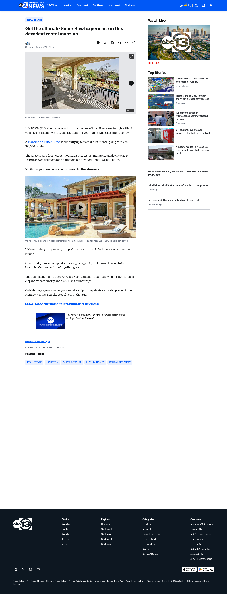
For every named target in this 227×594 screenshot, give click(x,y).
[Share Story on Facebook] (98, 42)
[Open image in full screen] (131, 56)
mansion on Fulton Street (44, 142)
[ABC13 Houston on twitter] (23, 569)
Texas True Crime (151, 534)
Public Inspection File (134, 581)
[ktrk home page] (22, 524)
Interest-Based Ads (115, 581)
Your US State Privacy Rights (80, 581)
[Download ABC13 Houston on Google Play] (206, 569)
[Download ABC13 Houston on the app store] (189, 569)
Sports (145, 549)
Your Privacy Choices (35, 581)
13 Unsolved (149, 539)
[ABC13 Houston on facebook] (16, 569)
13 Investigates (150, 544)
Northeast (130, 5)
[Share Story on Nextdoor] (119, 42)
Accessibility (196, 554)
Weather (66, 524)
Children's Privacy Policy (56, 581)
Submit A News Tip (200, 549)
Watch (65, 534)
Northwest (114, 5)
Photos (65, 539)
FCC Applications (152, 581)
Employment (196, 539)
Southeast (98, 5)
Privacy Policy (18, 581)
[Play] (179, 42)
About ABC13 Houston (202, 524)
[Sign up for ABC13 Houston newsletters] (38, 569)
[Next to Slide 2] (131, 83)
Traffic (65, 529)
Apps (64, 544)
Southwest (82, 5)
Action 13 (147, 529)
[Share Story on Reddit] (112, 42)
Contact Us (196, 529)
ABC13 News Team (200, 534)
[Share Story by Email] (126, 42)
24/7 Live (52, 5)
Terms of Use (99, 581)
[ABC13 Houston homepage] (31, 5)
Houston (67, 5)
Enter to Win (196, 544)
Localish (146, 524)
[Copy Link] (133, 42)
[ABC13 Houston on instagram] (31, 569)
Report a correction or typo (37, 341)
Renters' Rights (150, 554)
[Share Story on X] (105, 42)
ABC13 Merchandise (201, 559)
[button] (14, 5)
